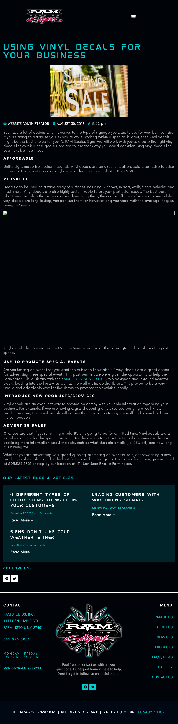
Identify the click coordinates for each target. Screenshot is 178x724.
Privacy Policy (151, 712)
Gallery (165, 667)
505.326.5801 (16, 639)
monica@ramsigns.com (22, 668)
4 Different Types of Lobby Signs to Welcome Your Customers (44, 500)
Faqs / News (162, 657)
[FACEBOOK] (6, 578)
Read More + (21, 520)
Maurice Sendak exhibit (85, 379)
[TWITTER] (14, 578)
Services (165, 637)
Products (164, 647)
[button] (133, 16)
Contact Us (162, 677)
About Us (164, 627)
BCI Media (125, 712)
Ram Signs (164, 617)
